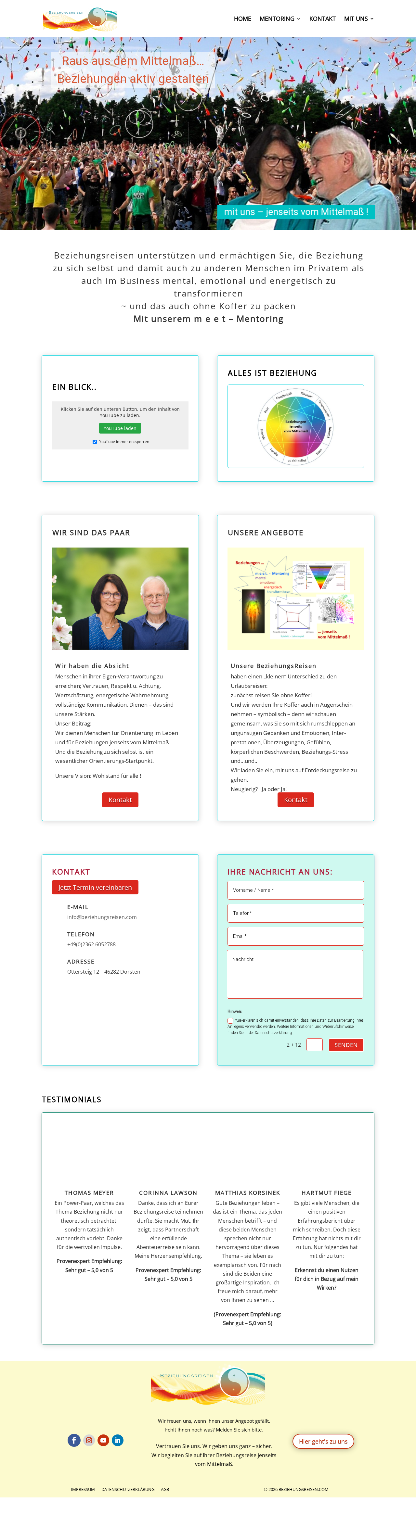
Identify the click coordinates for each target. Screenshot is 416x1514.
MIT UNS (356, 19)
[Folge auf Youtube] (103, 1440)
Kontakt (120, 799)
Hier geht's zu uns (323, 1441)
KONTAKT (322, 19)
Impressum (83, 1489)
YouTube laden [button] (120, 428)
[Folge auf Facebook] (74, 1440)
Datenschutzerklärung (127, 1489)
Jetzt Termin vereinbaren (95, 887)
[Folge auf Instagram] (89, 1440)
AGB (165, 1489)
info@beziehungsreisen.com (102, 917)
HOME (242, 19)
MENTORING (277, 19)
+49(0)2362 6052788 (91, 944)
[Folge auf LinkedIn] (118, 1440)
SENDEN (346, 1045)
